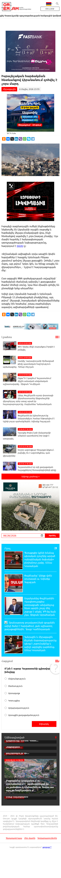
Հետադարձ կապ (14, 838)
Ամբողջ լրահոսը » (30, 476)
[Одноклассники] (4, 139)
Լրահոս (6, 336)
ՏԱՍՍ (20, 246)
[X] (12, 139)
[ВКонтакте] (8, 139)
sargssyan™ (47, 847)
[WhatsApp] (24, 139)
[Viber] (20, 139)
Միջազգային (9, 89)
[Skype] (28, 139)
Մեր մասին (29, 838)
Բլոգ (7, 548)
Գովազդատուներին (47, 838)
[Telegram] (33, 139)
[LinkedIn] (16, 139)
